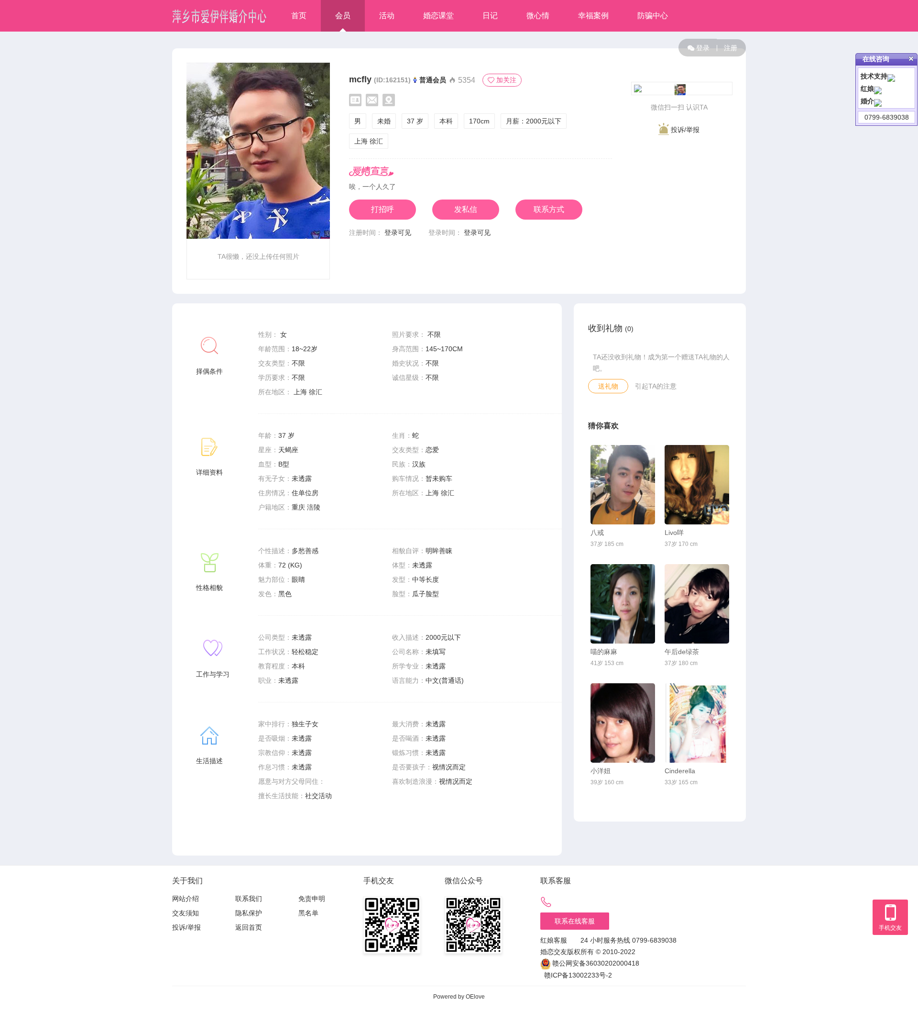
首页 (298, 15)
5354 (465, 80)
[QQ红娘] (878, 88)
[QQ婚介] (878, 101)
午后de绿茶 (682, 652)
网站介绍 (185, 898)
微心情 (537, 15)
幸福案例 (593, 15)
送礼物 (608, 386)
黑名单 (308, 913)
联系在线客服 (575, 921)
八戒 (597, 532)
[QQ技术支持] (891, 76)
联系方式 (549, 209)
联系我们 (248, 898)
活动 (386, 15)
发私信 (465, 209)
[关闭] (911, 58)
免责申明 (311, 898)
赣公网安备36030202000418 (595, 963)
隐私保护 (248, 913)
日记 (490, 15)
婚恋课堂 (438, 15)
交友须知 (185, 913)
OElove (475, 996)
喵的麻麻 (603, 652)
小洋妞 (600, 771)
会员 (342, 15)
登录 (703, 48)
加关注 (506, 80)
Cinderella (680, 771)
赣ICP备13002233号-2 (578, 975)
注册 (730, 48)
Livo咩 (674, 532)
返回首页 (248, 927)
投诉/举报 (684, 129)
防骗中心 (652, 15)
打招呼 (382, 209)
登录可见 (397, 232)
